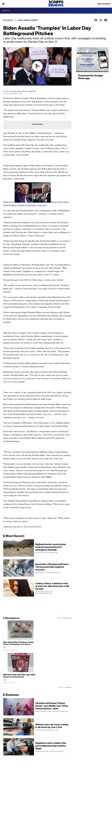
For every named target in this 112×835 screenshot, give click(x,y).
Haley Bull (32, 91)
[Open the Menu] (3, 4)
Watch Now (103, 4)
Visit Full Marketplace (64, 618)
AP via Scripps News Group (16, 91)
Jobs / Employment (27, 20)
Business (8, 20)
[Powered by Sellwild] (68, 687)
